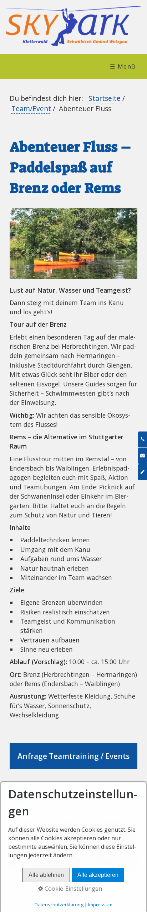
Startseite (104, 98)
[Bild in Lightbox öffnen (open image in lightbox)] (73, 243)
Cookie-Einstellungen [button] (72, 888)
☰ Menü (123, 66)
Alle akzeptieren (97, 875)
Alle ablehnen (46, 875)
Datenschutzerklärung (59, 904)
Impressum (100, 904)
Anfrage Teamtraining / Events (73, 756)
